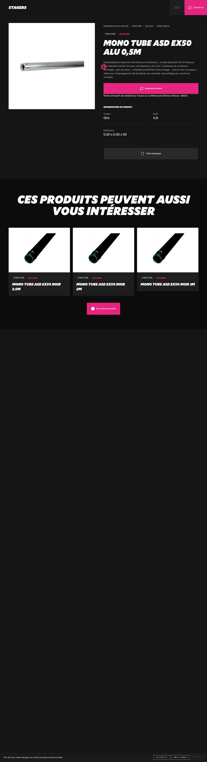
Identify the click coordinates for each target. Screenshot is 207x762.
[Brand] (13, 7)
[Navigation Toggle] (176, 7)
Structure (137, 26)
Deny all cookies (180, 757)
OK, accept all (161, 757)
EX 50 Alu (149, 26)
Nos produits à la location (116, 26)
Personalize (197, 757)
